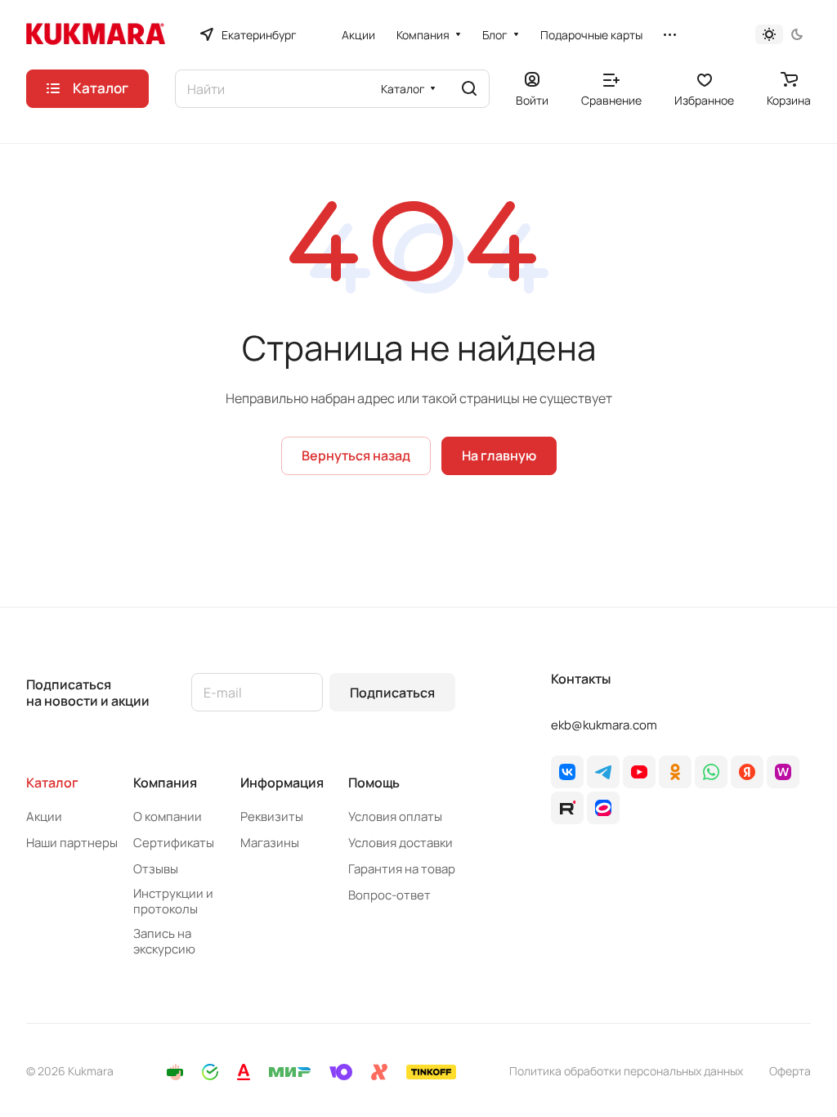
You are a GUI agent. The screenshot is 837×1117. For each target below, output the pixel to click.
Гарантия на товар (401, 868)
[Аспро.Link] (603, 808)
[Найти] (469, 89)
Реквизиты (271, 816)
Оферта (790, 1071)
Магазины (269, 842)
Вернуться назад (356, 455)
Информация (282, 783)
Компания (165, 783)
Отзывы (155, 868)
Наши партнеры (72, 842)
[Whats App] (711, 772)
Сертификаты (173, 842)
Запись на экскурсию (164, 941)
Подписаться (392, 693)
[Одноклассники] (675, 772)
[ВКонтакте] (567, 772)
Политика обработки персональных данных (626, 1071)
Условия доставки (400, 842)
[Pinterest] (783, 772)
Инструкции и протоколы (173, 901)
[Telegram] (603, 772)
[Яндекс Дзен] (747, 772)
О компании (167, 816)
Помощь (374, 783)
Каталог (52, 783)
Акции (44, 816)
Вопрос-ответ (389, 895)
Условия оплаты (395, 816)
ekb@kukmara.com (604, 724)
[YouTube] (639, 772)
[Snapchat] (567, 808)
